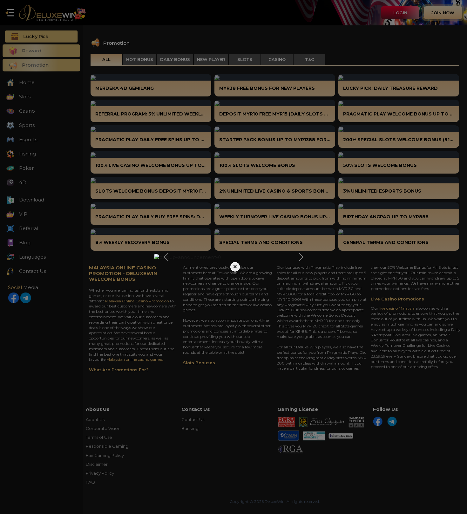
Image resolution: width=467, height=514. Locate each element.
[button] (166, 257)
